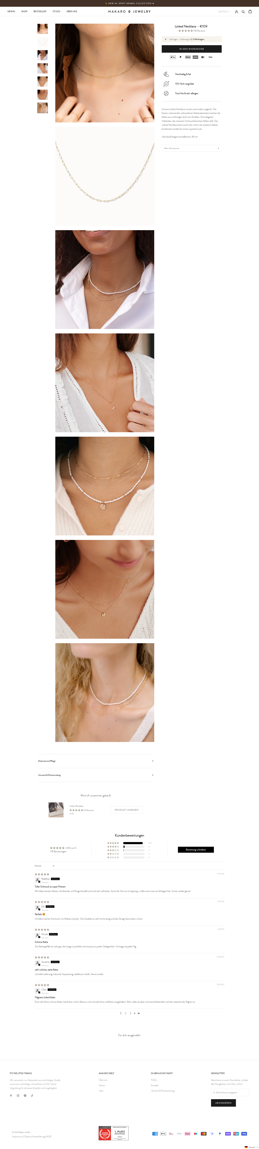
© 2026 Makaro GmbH (21, 1132)
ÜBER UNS (72, 11)
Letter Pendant (76, 806)
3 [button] (130, 1013)
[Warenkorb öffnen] (250, 11)
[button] (186, 30)
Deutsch (223, 11)
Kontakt (154, 1085)
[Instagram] (18, 1095)
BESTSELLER (40, 11)
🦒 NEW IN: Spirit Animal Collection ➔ (129, 3)
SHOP (24, 11)
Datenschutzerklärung (34, 1136)
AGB (48, 1136)
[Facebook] (11, 1095)
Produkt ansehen (127, 809)
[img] (42, 874)
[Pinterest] (25, 1095)
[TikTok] (32, 1095)
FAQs (154, 1080)
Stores (102, 1085)
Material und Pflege (47, 761)
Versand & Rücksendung (49, 775)
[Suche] (243, 11)
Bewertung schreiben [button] (196, 849)
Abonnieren (223, 1102)
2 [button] (125, 1013)
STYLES (56, 11)
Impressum (17, 1136)
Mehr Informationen (171, 148)
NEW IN (11, 11)
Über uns (103, 1080)
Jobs (101, 1090)
